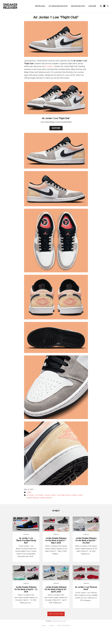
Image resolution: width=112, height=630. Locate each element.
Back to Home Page (56, 614)
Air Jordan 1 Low (42, 495)
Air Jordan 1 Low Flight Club (58, 495)
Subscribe (92, 6)
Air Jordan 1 (31, 495)
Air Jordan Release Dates (58, 6)
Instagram (105, 5)
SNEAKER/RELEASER (59, 621)
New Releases (40, 6)
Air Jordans (73, 495)
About (44, 625)
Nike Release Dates (78, 6)
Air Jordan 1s (49, 66)
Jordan (28, 492)
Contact (51, 625)
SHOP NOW (56, 128)
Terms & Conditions (63, 625)
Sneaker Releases (46, 498)
